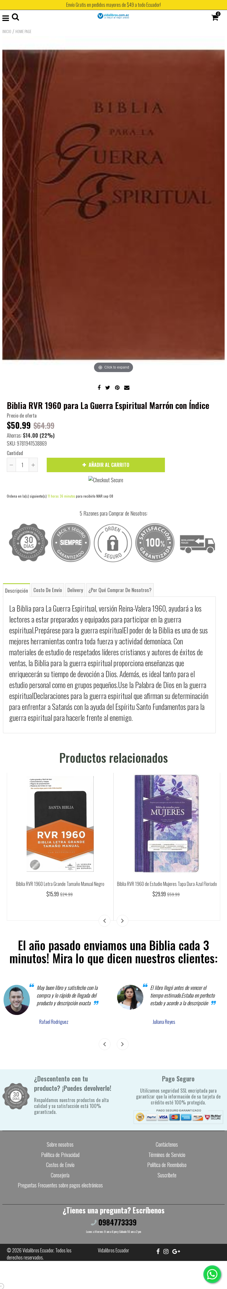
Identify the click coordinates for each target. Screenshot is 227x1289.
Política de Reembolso (167, 1165)
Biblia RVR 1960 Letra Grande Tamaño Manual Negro (60, 883)
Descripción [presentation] (16, 590)
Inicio (6, 31)
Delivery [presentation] (75, 590)
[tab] (16, 590)
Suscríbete (167, 1175)
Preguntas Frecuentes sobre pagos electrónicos (60, 1185)
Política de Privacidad (60, 1154)
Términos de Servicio (166, 1154)
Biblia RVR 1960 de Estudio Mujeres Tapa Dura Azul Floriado (167, 883)
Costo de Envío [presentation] (47, 590)
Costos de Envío (60, 1165)
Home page (23, 31)
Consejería (60, 1175)
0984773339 (117, 1222)
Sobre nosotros (60, 1144)
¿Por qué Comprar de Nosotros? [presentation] (120, 590)
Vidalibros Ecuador (37, 1250)
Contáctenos (167, 1144)
